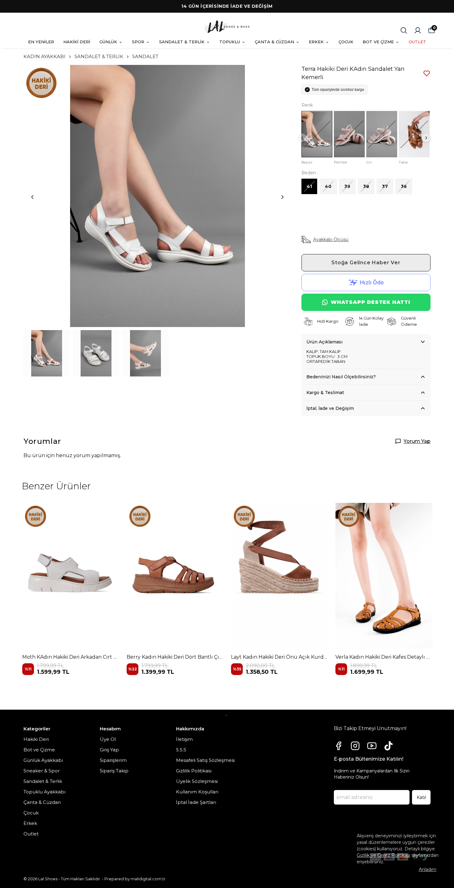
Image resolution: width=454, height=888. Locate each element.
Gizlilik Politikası (194, 771)
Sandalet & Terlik (42, 781)
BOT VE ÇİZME (378, 41)
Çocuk (31, 813)
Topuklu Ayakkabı (44, 792)
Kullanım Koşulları (197, 792)
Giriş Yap (109, 750)
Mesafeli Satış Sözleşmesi (205, 760)
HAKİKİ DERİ (76, 41)
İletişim (184, 739)
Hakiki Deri (36, 739)
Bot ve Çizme (39, 750)
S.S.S (181, 750)
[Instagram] (355, 745)
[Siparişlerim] (418, 30)
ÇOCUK (345, 41)
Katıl (421, 797)
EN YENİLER (41, 41)
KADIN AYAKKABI (44, 56)
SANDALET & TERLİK (181, 41)
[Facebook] (338, 745)
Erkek (30, 823)
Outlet (31, 834)
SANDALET (145, 56)
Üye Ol (108, 739)
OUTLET (417, 41)
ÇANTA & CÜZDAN (274, 41)
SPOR (138, 41)
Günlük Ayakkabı (43, 760)
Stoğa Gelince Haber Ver (365, 263)
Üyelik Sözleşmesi (197, 781)
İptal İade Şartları (196, 802)
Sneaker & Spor (41, 771)
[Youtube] (371, 745)
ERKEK (316, 41)
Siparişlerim (113, 760)
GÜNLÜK (108, 41)
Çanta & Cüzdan (42, 802)
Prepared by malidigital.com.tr (135, 878)
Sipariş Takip (114, 771)
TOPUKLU (229, 41)
